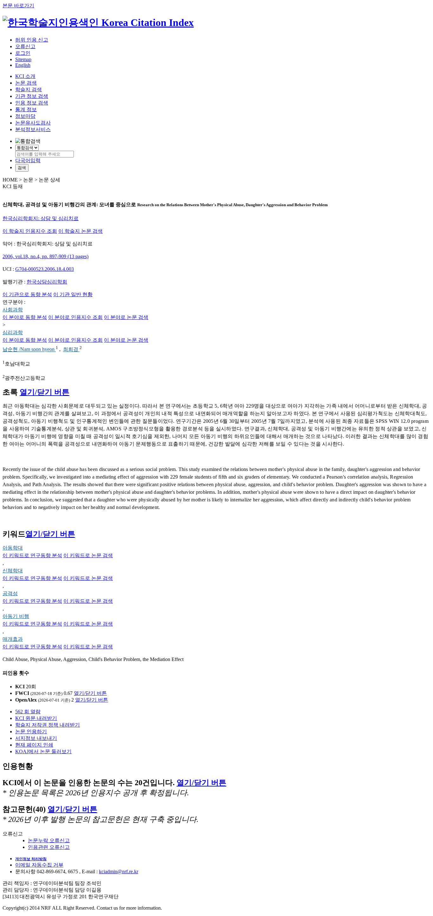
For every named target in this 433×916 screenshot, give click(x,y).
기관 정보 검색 (31, 96)
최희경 (71, 349)
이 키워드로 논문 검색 (88, 555)
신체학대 (13, 570)
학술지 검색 (28, 89)
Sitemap (23, 59)
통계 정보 (26, 109)
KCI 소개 (25, 76)
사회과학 (13, 309)
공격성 (10, 593)
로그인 (22, 53)
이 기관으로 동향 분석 (27, 294)
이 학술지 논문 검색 (80, 231)
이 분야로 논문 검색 (126, 317)
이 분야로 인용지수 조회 (75, 317)
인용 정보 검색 (31, 102)
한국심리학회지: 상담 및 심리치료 (41, 218)
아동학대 (13, 547)
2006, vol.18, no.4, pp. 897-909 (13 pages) (45, 256)
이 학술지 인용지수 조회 (30, 231)
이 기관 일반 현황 (73, 294)
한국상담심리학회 (47, 281)
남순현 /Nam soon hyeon (29, 349)
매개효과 (13, 639)
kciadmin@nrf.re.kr (118, 871)
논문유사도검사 (33, 122)
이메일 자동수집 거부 (39, 865)
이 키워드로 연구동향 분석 (32, 555)
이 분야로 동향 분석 (25, 317)
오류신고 (25, 46)
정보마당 (25, 116)
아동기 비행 (16, 616)
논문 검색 (26, 83)
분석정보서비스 (33, 129)
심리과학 (13, 332)
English (22, 65)
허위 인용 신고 (31, 39)
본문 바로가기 (18, 5)
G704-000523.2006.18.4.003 (44, 269)
